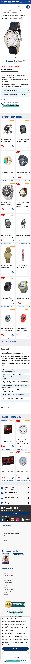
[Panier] (29, 2)
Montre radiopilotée (6, 243)
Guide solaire (7, 545)
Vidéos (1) (20, 61)
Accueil (3, 11)
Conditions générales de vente (11, 533)
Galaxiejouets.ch (8, 573)
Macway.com (7, 594)
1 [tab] (15, 58)
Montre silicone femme (7, 275)
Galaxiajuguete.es (8, 580)
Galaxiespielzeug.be (8, 589)
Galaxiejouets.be (8, 587)
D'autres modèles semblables (9, 71)
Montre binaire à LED (6, 306)
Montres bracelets (11, 12)
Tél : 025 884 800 (9, 489)
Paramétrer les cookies (15, 653)
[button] (15, 90)
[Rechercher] (28, 7)
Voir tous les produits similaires (8, 341)
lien (17, 630)
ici (8, 644)
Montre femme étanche (22, 243)
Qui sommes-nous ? (8, 528)
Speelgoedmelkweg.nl (9, 585)
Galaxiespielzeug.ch (8, 575)
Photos (9, 60)
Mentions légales (8, 535)
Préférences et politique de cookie (12, 538)
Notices (5, 542)
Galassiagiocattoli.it (8, 582)
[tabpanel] (13, 38)
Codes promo (7, 540)
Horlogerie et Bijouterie (19, 11)
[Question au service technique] (8, 99)
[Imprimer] (5, 99)
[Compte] (25, 2)
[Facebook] (2, 99)
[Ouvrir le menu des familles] (2, 2)
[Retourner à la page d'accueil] (13, 2)
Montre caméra (5, 149)
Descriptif (5, 349)
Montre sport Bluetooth (22, 306)
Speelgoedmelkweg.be (9, 592)
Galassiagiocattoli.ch (9, 578)
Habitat (8, 11)
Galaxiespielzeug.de (8, 571)
